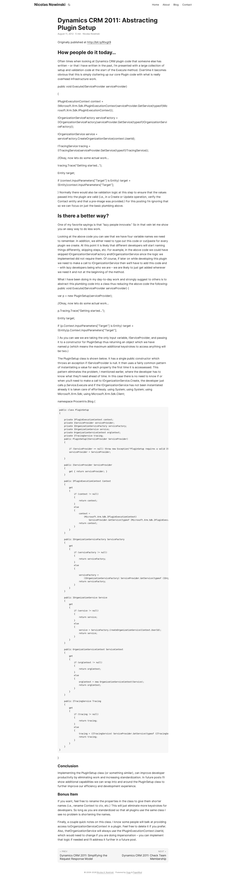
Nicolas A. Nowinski (105, 872)
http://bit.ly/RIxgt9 (99, 42)
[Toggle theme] (69, 4)
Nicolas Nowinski (49, 4)
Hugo (128, 872)
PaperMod (137, 872)
